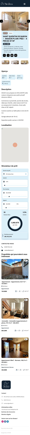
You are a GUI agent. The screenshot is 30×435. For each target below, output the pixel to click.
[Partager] (15, 55)
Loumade (9, 432)
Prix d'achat (6, 189)
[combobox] (15, 174)
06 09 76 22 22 (8, 247)
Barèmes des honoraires (8, 412)
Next (28, 21)
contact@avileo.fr (8, 250)
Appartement (5, 288)
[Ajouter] (8, 55)
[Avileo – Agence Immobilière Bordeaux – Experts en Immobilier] (7, 4)
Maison (10, 33)
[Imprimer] (11, 55)
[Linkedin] (8, 421)
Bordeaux (4, 286)
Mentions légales (6, 414)
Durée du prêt (6, 170)
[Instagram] (2, 421)
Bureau (12, 367)
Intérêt (5, 178)
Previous (1, 21)
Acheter (5, 33)
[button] (24, 4)
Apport (5, 200)
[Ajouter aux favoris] (4, 55)
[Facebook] (5, 421)
